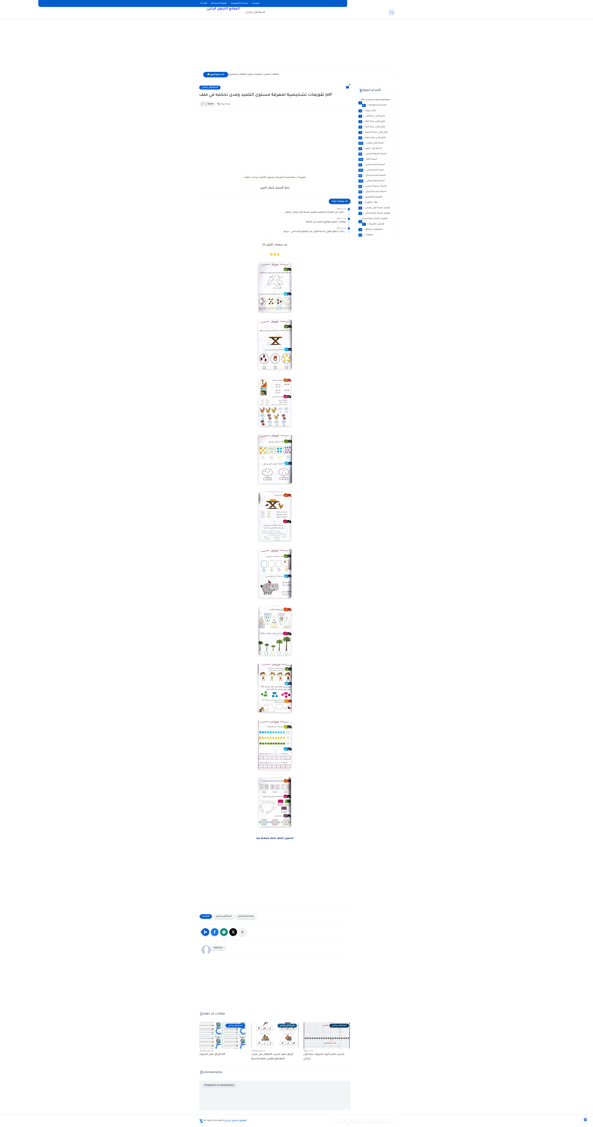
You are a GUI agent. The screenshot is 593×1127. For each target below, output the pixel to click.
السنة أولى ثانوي (371, 148)
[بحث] (391, 12)
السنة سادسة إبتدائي (372, 191)
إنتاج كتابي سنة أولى (372, 116)
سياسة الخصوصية (239, 3)
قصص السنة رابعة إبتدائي (373, 218)
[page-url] (331, 3)
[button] (215, 932)
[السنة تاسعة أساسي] (391, 1121)
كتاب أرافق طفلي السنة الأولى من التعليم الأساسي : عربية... (315, 231)
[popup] (337, 3)
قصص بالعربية (374, 224)
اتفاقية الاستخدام (219, 3)
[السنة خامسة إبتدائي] (366, 1121)
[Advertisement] (296, 46)
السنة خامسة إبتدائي (372, 175)
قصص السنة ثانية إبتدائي (375, 213)
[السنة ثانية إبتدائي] (348, 1121)
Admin (210, 104)
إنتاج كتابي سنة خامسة (374, 132)
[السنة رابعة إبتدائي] (360, 1121)
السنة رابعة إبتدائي (372, 181)
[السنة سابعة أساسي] (379, 1121)
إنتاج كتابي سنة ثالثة (372, 121)
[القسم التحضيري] (336, 1121)
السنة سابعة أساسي (373, 186)
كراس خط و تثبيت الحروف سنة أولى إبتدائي (323, 1056)
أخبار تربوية (368, 111)
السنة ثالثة (368, 159)
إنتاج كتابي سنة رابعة (373, 137)
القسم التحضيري (370, 197)
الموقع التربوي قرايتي (223, 9)
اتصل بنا (255, 3)
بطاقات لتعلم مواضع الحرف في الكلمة (326, 222)
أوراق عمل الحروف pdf (239, 74)
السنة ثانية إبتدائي (246, 916)
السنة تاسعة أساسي (373, 154)
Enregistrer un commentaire (219, 1085)
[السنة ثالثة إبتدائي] (354, 1121)
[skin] (343, 3)
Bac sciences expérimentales (375, 100)
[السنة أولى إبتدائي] (342, 1121)
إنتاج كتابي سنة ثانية (372, 127)
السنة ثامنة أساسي (372, 164)
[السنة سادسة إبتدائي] (373, 1121)
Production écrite (375, 105)
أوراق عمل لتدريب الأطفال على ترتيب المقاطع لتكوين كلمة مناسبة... (272, 1056)
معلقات (366, 235)
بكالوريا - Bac (368, 202)
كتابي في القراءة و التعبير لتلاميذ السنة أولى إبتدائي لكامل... (315, 212)
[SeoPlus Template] (201, 1121)
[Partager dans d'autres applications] (242, 932)
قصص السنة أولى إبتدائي (375, 208)
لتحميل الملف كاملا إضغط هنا (275, 838)
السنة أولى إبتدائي (255, 12)
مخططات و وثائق (371, 229)
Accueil (203, 3)
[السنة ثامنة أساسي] (385, 1121)
